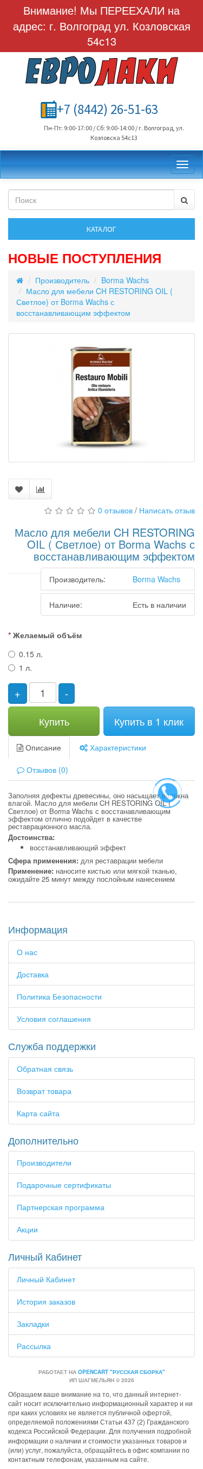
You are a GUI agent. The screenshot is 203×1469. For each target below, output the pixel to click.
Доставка (33, 974)
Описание (42, 747)
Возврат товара (44, 1090)
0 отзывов (115, 510)
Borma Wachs (125, 280)
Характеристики (117, 747)
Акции (27, 1229)
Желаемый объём (47, 634)
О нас (27, 951)
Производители (44, 1162)
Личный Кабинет (46, 1279)
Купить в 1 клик (149, 721)
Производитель (62, 280)
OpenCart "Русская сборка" (121, 1372)
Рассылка (34, 1345)
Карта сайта (38, 1113)
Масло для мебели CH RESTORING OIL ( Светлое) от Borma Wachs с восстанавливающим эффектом (94, 301)
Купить (54, 721)
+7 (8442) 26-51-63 (107, 109)
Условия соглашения (54, 1018)
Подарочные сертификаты (64, 1184)
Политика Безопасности (59, 996)
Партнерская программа (60, 1206)
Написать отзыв (167, 510)
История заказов (46, 1301)
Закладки (33, 1323)
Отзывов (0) (46, 769)
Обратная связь (45, 1068)
